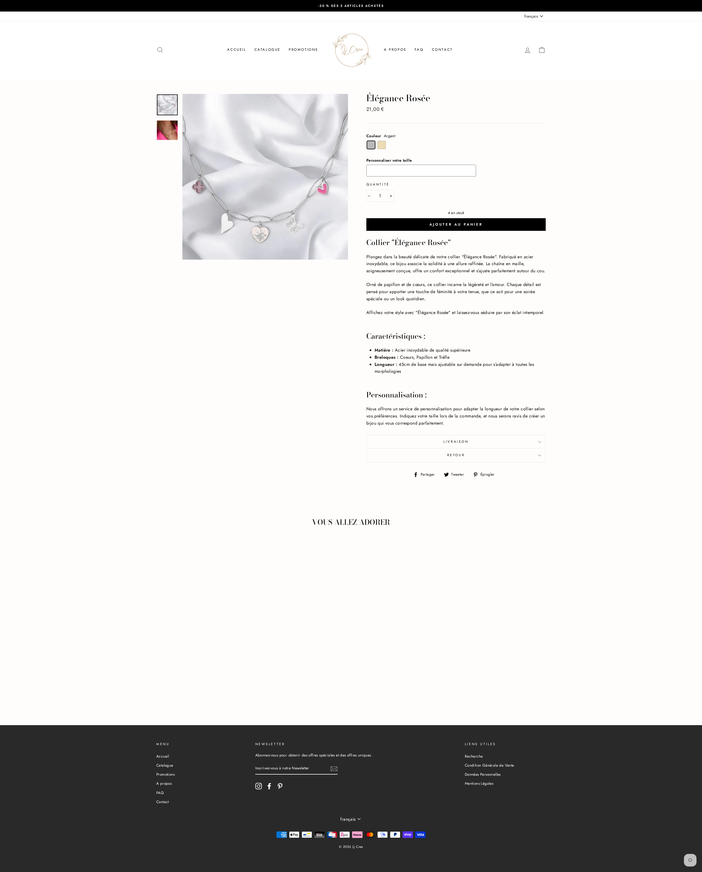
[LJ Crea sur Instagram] (258, 786)
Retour (456, 455)
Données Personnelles (483, 774)
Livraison (455, 441)
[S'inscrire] (334, 768)
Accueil (236, 49)
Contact (442, 49)
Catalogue (267, 49)
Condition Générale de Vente (489, 765)
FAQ (419, 49)
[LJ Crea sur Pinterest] (280, 786)
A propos (395, 49)
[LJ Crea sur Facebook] (269, 786)
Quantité (378, 184)
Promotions (303, 49)
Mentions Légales (479, 783)
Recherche (474, 756)
